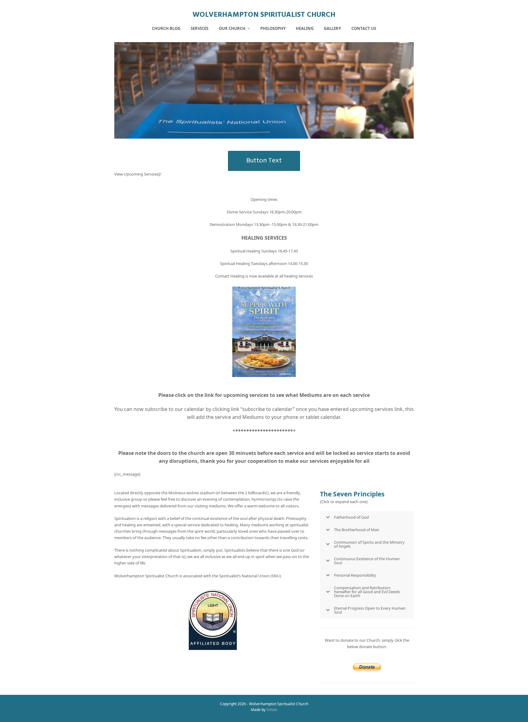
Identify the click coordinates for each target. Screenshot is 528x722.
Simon (271, 709)
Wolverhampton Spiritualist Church (264, 15)
